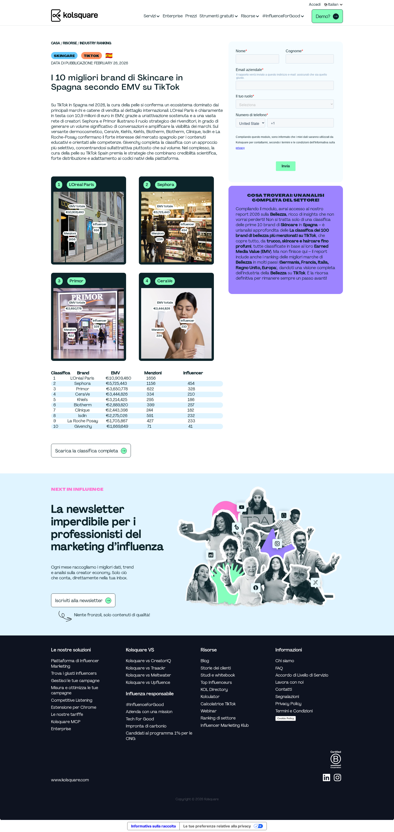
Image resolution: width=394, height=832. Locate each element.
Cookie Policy (285, 718)
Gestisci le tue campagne (75, 680)
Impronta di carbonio (146, 726)
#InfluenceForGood (145, 704)
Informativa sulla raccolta (153, 826)
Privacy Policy (288, 703)
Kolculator (210, 696)
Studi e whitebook (218, 675)
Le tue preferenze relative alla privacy (217, 826)
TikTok (91, 56)
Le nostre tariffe (67, 714)
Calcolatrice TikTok (218, 704)
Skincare (64, 56)
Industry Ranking (95, 43)
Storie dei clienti (216, 668)
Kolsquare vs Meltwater (148, 675)
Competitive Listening (71, 700)
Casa (55, 43)
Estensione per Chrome (73, 707)
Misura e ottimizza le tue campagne (74, 690)
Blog (205, 661)
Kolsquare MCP (65, 721)
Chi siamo (284, 661)
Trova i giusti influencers (74, 673)
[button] (333, 4)
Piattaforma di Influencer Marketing (75, 663)
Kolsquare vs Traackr (145, 668)
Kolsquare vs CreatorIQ (148, 661)
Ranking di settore (218, 718)
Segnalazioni (287, 696)
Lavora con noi (289, 682)
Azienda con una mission (149, 711)
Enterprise (61, 729)
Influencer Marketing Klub (225, 725)
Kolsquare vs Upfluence (148, 682)
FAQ (279, 668)
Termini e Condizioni (294, 711)
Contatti (283, 689)
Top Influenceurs (216, 682)
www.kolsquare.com (70, 780)
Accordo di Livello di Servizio (301, 675)
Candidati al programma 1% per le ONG (159, 736)
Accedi (315, 4)
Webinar (209, 711)
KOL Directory (214, 689)
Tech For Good (140, 719)
